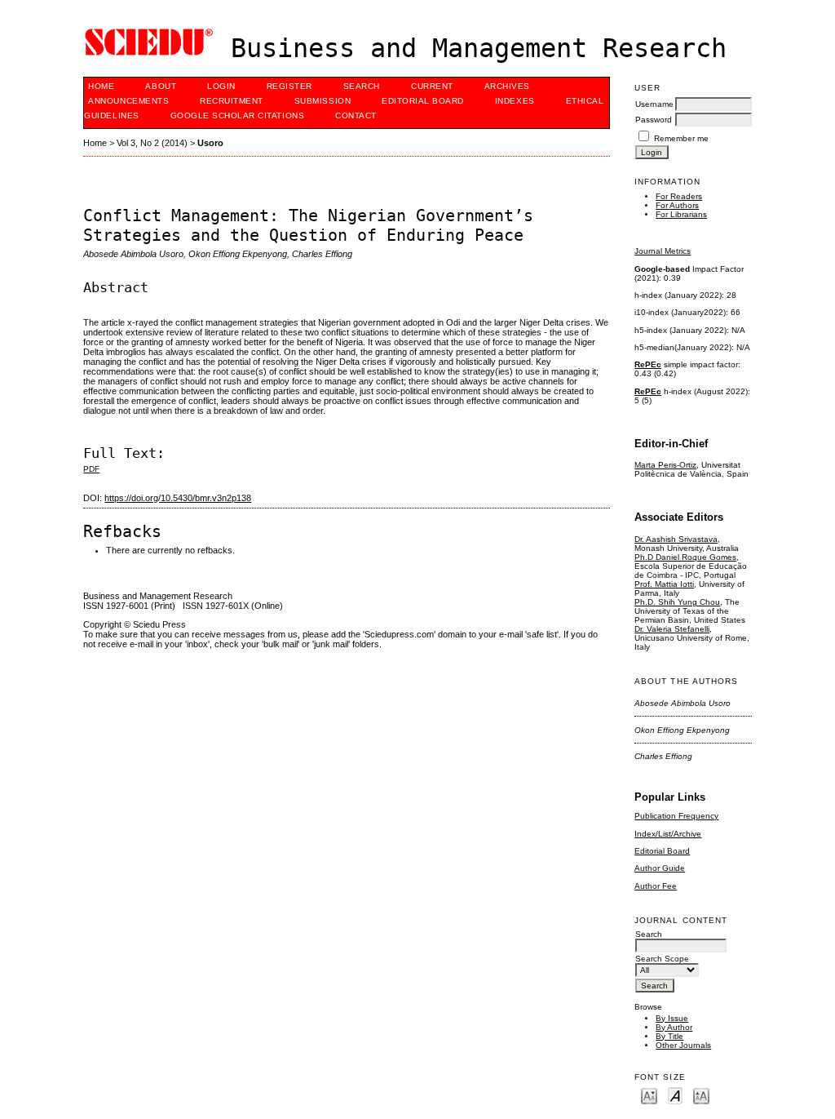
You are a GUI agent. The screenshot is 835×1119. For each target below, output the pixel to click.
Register (289, 86)
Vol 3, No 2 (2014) (152, 143)
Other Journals (683, 1045)
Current (432, 86)
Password (653, 119)
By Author (674, 1027)
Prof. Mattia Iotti (664, 583)
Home (101, 86)
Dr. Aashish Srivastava (676, 539)
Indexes (515, 100)
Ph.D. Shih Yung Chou (677, 601)
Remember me (681, 138)
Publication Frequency (676, 815)
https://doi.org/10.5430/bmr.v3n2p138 (177, 498)
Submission (322, 100)
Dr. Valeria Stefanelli (671, 628)
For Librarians (681, 214)
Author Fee (655, 885)
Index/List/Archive (667, 833)
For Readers (679, 196)
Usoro (210, 143)
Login (221, 86)
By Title (669, 1036)
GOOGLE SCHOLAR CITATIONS (237, 115)
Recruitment (231, 100)
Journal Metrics (662, 250)
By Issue (672, 1018)
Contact (356, 115)
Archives (507, 86)
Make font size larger (701, 1095)
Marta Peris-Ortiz (665, 464)
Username (654, 104)
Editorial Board (662, 850)
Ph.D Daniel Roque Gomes (685, 557)
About (160, 86)
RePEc (647, 364)
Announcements (128, 100)
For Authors (677, 205)
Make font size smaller (649, 1095)
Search (361, 86)
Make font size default (675, 1095)
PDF (91, 468)
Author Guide (659, 868)
